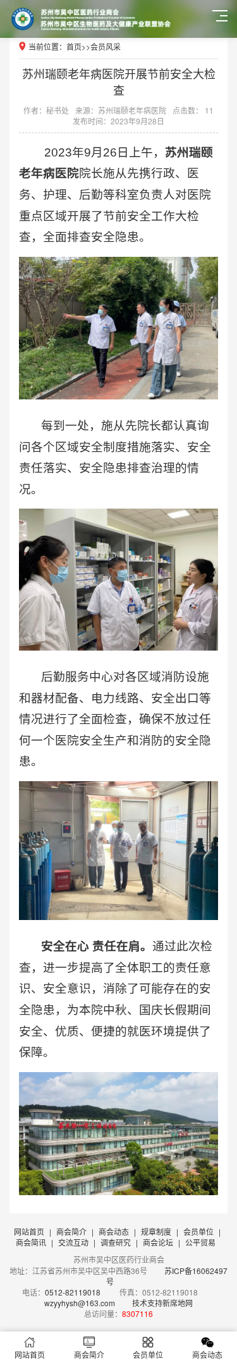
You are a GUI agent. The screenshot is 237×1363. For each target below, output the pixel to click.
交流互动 (73, 1242)
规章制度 (156, 1231)
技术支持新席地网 (162, 1302)
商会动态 (114, 1231)
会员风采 (105, 46)
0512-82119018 (72, 1292)
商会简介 (71, 1231)
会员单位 (198, 1231)
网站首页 (29, 1231)
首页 (74, 46)
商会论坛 (158, 1242)
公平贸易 (200, 1242)
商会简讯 (31, 1242)
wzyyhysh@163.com (79, 1302)
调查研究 (115, 1242)
